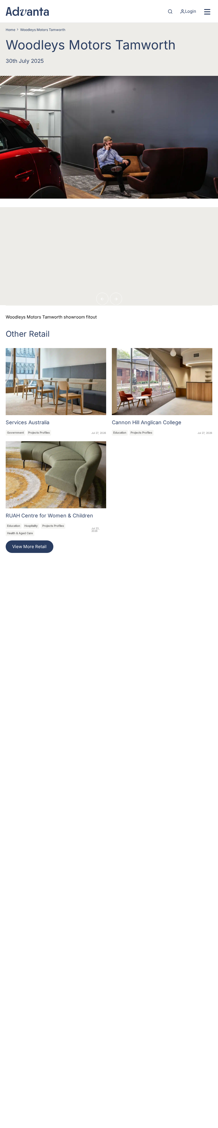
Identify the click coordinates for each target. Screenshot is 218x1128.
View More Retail (29, 546)
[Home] (27, 11)
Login (190, 11)
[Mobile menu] (207, 11)
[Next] (116, 298)
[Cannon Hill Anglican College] (162, 392)
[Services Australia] (56, 392)
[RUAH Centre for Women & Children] (56, 488)
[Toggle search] (170, 11)
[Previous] (102, 298)
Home (10, 30)
